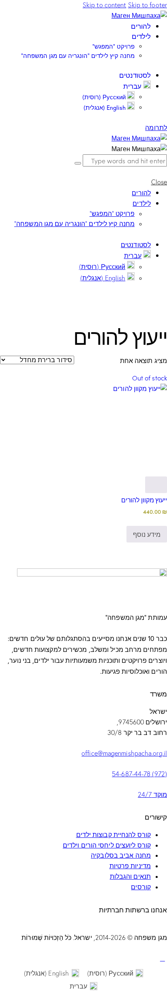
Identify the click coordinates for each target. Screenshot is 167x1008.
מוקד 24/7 (152, 794)
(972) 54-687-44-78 (139, 774)
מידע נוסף (147, 534)
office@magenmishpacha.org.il (124, 753)
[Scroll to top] (162, 958)
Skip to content (104, 5)
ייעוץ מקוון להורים (144, 499)
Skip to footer (147, 5)
